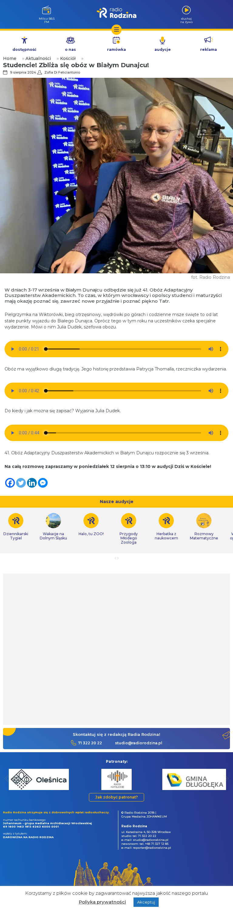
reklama (208, 49)
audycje (162, 49)
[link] (53, 526)
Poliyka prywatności (102, 902)
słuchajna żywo (186, 20)
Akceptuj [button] (146, 902)
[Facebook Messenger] (43, 483)
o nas (70, 49)
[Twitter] (21, 483)
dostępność (24, 49)
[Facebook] (10, 483)
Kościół (68, 58)
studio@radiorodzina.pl (138, 743)
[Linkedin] (32, 483)
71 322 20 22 (90, 743)
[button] (7, 778)
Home (9, 58)
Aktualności (38, 58)
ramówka (116, 49)
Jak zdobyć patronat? (116, 797)
